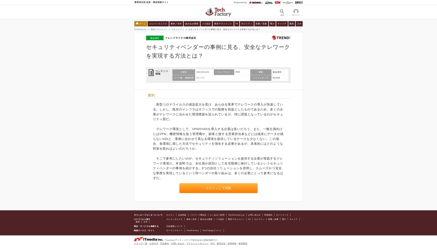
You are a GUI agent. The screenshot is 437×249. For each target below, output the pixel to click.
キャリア (282, 23)
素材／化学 (176, 23)
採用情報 (232, 243)
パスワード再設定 (198, 215)
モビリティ (246, 23)
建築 (292, 23)
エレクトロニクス (158, 23)
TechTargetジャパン (212, 230)
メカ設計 (206, 23)
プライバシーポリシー (197, 243)
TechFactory (140, 29)
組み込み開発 (192, 23)
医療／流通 (261, 23)
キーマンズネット (174, 230)
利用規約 (268, 215)
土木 (299, 23)
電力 (272, 23)
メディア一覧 (140, 243)
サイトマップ (282, 215)
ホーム (142, 23)
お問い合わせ (254, 215)
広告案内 (164, 243)
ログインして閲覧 (219, 188)
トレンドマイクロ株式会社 (180, 37)
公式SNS (153, 243)
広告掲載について (174, 226)
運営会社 (221, 243)
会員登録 (182, 215)
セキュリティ (178, 29)
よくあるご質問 (217, 215)
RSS (212, 243)
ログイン (170, 215)
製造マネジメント (223, 23)
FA (236, 23)
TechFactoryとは (236, 215)
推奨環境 (242, 243)
